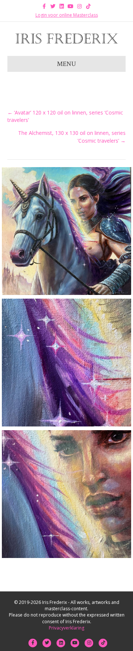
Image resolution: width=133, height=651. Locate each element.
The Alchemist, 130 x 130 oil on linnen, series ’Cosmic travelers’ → (72, 136)
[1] (66, 231)
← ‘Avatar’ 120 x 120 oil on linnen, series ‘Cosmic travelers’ (65, 116)
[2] (66, 362)
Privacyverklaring (66, 628)
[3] (66, 494)
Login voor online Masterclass (66, 15)
